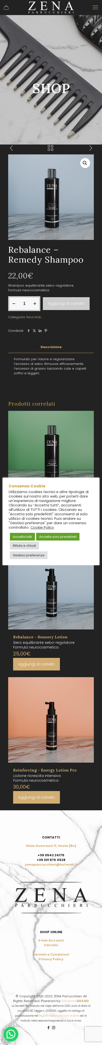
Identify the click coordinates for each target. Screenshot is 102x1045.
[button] (85, 163)
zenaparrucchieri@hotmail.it (51, 864)
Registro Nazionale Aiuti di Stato (59, 1016)
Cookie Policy (42, 527)
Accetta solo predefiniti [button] (57, 536)
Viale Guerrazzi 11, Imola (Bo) (51, 845)
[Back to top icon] (92, 1035)
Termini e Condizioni (51, 954)
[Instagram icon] (53, 1027)
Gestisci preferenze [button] (29, 555)
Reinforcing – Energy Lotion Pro (44, 770)
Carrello (51, 945)
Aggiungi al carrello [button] (36, 664)
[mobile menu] (95, 7)
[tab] (51, 347)
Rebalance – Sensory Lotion (40, 637)
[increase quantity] (34, 303)
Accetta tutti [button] (22, 536)
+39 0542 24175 (51, 855)
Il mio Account (51, 940)
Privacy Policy (51, 959)
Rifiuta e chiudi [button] (24, 545)
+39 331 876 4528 (51, 859)
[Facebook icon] (48, 1027)
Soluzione (75, 1001)
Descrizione (51, 347)
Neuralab (33, 317)
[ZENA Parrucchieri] (51, 7)
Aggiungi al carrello (66, 303)
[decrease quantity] (13, 303)
